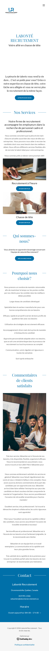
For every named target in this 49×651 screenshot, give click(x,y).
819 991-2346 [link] (24, 596)
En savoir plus (24, 189)
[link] (11, 5)
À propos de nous (24, 98)
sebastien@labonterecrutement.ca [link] (24, 599)
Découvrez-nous (24, 258)
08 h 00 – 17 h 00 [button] (32, 613)
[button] (43, 5)
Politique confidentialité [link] (24, 645)
